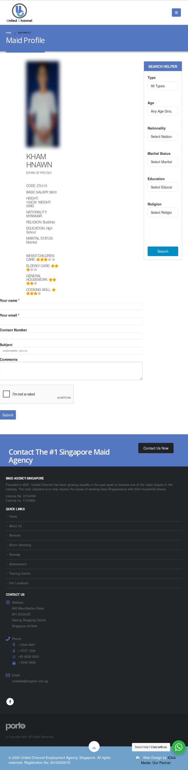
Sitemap (14, 554)
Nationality (157, 128)
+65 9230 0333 (28, 656)
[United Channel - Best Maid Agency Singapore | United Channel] (19, 12)
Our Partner (162, 762)
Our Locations (18, 583)
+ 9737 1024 (26, 650)
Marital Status (159, 153)
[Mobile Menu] (176, 12)
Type (152, 77)
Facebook (10, 701)
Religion (155, 204)
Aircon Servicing (20, 545)
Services (15, 535)
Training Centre (19, 573)
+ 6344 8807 (26, 644)
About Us (15, 526)
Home (13, 516)
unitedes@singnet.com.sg (30, 681)
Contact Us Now (155, 448)
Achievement (18, 564)
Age (151, 102)
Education (156, 178)
